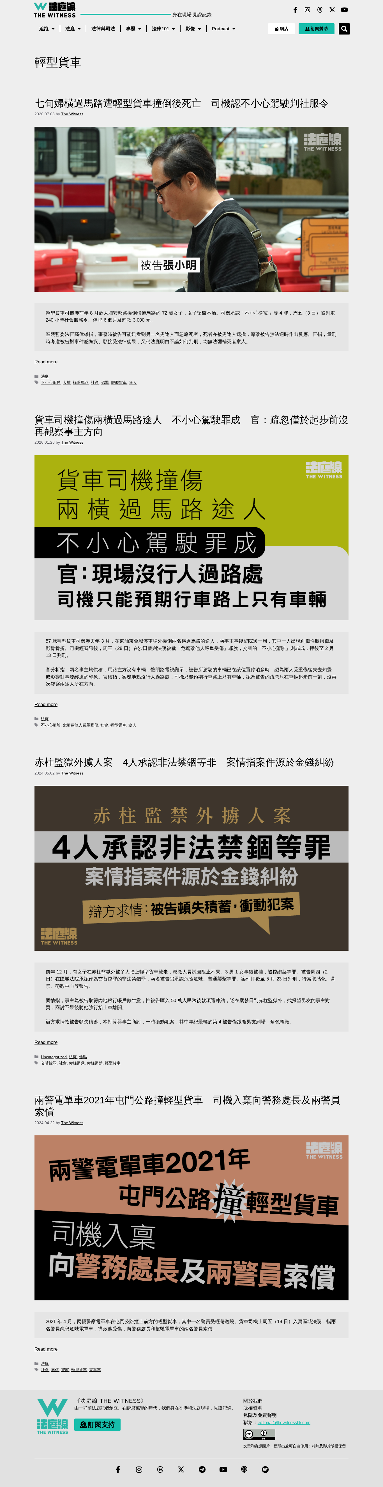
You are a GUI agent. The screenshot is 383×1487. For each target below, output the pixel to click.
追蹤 (44, 28)
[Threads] (320, 10)
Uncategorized (54, 1057)
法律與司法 (103, 28)
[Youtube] (344, 10)
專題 (130, 28)
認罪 (105, 382)
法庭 (70, 28)
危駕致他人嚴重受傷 (80, 725)
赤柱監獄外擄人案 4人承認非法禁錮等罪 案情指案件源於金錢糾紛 (184, 762)
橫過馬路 (81, 382)
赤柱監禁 (95, 1063)
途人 (133, 382)
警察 (65, 1369)
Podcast (221, 28)
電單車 (95, 1369)
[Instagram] (307, 10)
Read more (45, 362)
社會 (95, 382)
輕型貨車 (119, 382)
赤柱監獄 (77, 1063)
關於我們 (252, 1401)
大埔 (67, 382)
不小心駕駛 (51, 382)
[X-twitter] (332, 10)
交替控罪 (107, 979)
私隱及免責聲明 (260, 1415)
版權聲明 (252, 1408)
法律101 (160, 28)
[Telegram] (202, 1469)
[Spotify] (265, 1469)
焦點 (83, 1057)
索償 (55, 1369)
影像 (190, 28)
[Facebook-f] (295, 10)
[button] (344, 29)
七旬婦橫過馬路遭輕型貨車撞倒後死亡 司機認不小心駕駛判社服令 (181, 103)
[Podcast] (244, 1469)
